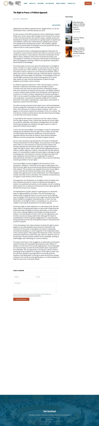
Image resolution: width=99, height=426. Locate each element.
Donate (88, 3)
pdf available (56, 25)
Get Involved (49, 419)
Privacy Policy (37, 294)
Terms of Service (45, 294)
